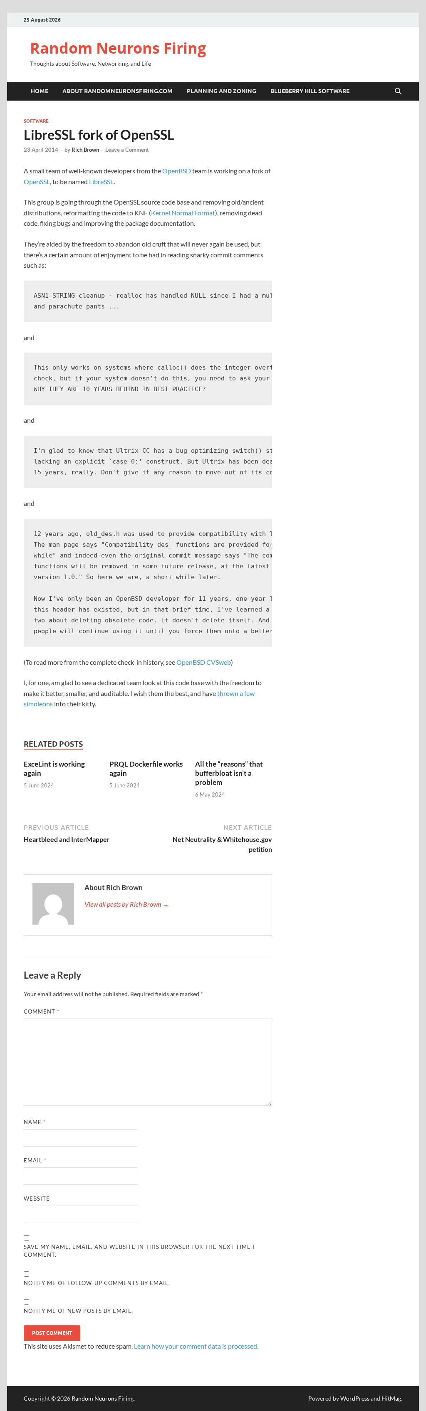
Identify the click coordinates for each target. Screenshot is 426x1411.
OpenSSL (37, 181)
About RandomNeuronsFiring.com (117, 91)
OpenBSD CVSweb (203, 662)
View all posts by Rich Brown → (126, 904)
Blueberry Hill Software (309, 91)
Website (37, 1198)
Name (35, 1122)
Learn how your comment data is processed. (196, 1346)
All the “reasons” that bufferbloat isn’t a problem (229, 773)
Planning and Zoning (221, 91)
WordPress (354, 1398)
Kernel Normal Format (183, 213)
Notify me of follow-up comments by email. (97, 1283)
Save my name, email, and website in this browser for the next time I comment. (139, 1250)
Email (35, 1160)
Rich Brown (85, 149)
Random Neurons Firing (118, 48)
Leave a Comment (127, 149)
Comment (41, 1011)
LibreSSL (101, 181)
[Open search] (398, 91)
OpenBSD (176, 171)
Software (36, 121)
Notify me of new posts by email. (78, 1310)
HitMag (391, 1398)
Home (39, 91)
